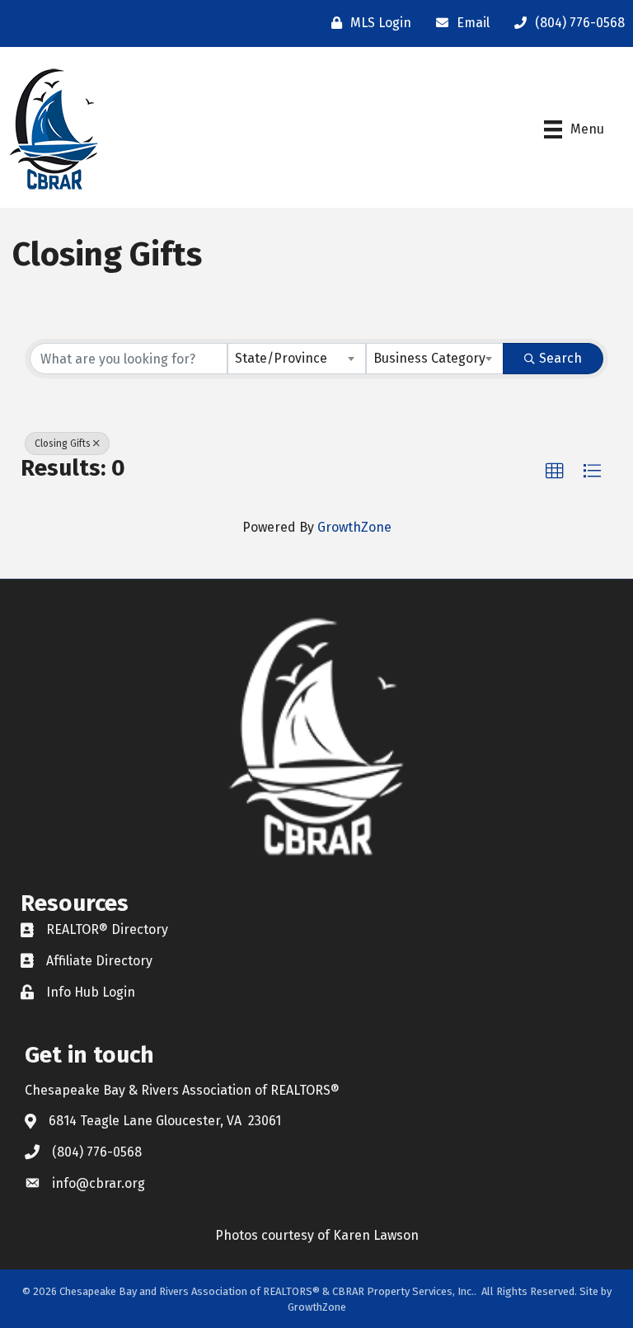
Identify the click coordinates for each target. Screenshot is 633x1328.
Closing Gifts (63, 443)
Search (560, 358)
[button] (554, 471)
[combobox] (296, 358)
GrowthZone (354, 527)
